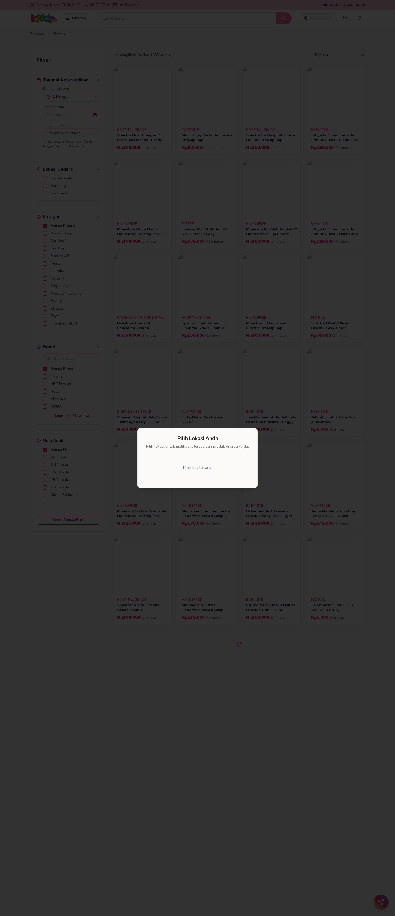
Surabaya (235, 467)
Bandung (200, 467)
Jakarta (166, 467)
